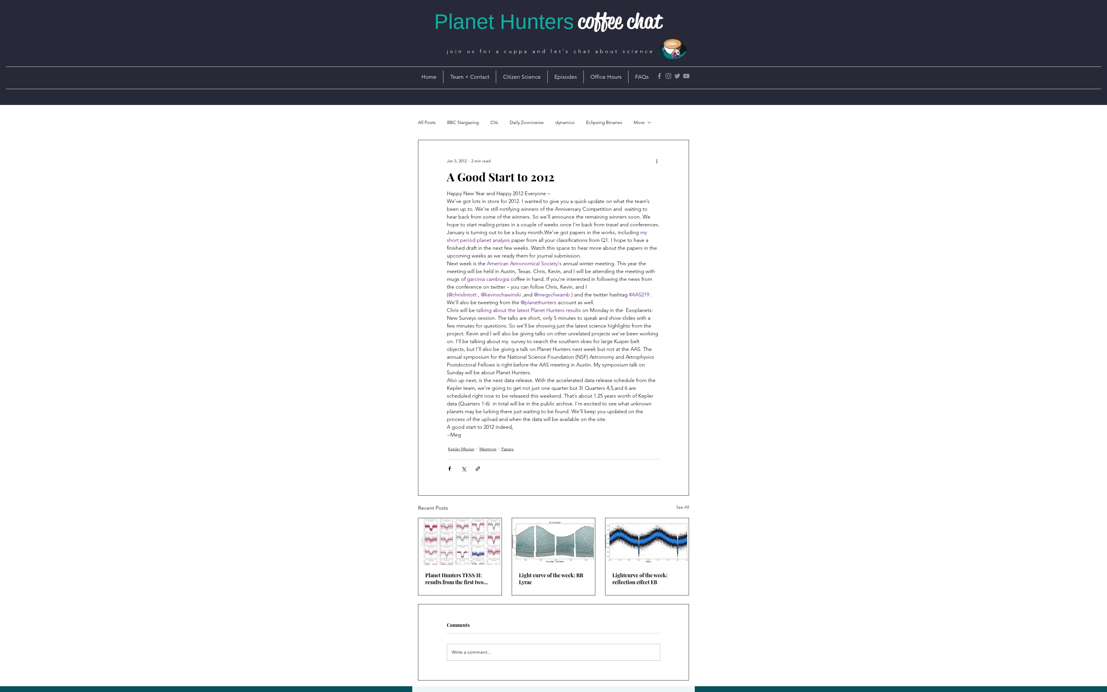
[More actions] (656, 160)
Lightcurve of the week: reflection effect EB (639, 579)
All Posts (427, 122)
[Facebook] (659, 76)
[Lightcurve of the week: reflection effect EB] (647, 541)
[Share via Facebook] (449, 468)
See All (682, 507)
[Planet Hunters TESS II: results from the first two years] (460, 541)
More (639, 122)
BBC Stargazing (463, 122)
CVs (494, 122)
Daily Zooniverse (527, 122)
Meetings (487, 449)
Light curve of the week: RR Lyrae (551, 579)
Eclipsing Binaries (604, 122)
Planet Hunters (504, 21)
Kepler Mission (461, 449)
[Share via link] (478, 468)
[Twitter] (677, 76)
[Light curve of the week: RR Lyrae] (553, 541)
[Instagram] (668, 76)
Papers (507, 449)
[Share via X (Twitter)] (463, 468)
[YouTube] (686, 76)
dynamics (565, 122)
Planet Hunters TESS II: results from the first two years (454, 579)
